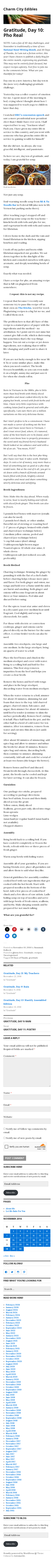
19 (40, 1240)
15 (13, 1240)
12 (40, 1235)
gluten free (18, 952)
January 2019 (12, 1408)
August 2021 (11, 1341)
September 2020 (14, 1361)
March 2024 (11, 1312)
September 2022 (14, 1328)
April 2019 (11, 1402)
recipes (38, 952)
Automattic (19, 1556)
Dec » (12, 1256)
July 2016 (10, 1485)
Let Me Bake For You (15, 1211)
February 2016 (13, 1495)
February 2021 (13, 1348)
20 (47, 1240)
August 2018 (11, 1420)
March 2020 (11, 1377)
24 (27, 1244)
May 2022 (10, 1333)
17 (27, 1240)
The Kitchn (24, 307)
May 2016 (10, 1487)
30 (20, 1249)
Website (7, 1116)
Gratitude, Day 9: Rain (16, 986)
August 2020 (12, 1364)
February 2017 (12, 1467)
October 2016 (12, 1477)
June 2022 (10, 1330)
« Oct (5, 1256)
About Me (10, 1208)
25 (34, 1244)
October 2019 (12, 1387)
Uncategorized (10, 955)
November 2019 (13, 1384)
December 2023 (13, 1320)
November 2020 (13, 1356)
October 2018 (12, 1415)
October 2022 (12, 1325)
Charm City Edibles (20, 9)
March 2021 (11, 1346)
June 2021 (10, 1343)
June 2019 (10, 1397)
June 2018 (10, 1426)
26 (40, 1244)
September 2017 (13, 1449)
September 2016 (13, 1480)
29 (13, 1249)
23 (20, 1244)
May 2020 (10, 1372)
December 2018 (13, 1410)
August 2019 (11, 1392)
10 (27, 1235)
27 (47, 1244)
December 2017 (13, 1441)
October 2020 (12, 1359)
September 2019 (13, 1390)
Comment (9, 1056)
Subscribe (10, 1192)
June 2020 (10, 1369)
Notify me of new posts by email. (24, 1138)
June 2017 (10, 1456)
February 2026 (13, 1305)
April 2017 (10, 1462)
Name (7, 1092)
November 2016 (13, 1474)
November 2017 (13, 1444)
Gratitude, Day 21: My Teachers (21, 973)
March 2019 (11, 1405)
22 (13, 1244)
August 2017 (11, 1451)
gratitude (33, 958)
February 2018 (13, 1436)
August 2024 (12, 1310)
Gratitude (28, 952)
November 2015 (13, 1503)
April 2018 (11, 1431)
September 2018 (13, 1418)
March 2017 (11, 1464)
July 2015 (10, 1510)
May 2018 (10, 1428)
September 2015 (13, 1508)
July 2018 (10, 1423)
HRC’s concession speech (29, 114)
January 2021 (12, 1351)
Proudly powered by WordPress (18, 1553)
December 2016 (13, 1472)
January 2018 (12, 1438)
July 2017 (10, 1454)
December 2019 (13, 1382)
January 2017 (12, 1469)
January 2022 (12, 1335)
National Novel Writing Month (19, 49)
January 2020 (12, 1379)
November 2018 (13, 1413)
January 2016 (12, 1498)
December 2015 (13, 1500)
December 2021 (13, 1338)
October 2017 (12, 1446)
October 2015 (12, 1505)
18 (34, 1240)
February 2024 (13, 1315)
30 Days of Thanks (19, 958)
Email (7, 1104)
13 (47, 1235)
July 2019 (10, 1395)
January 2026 (12, 1307)
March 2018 (11, 1433)
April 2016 (11, 1490)
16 (20, 1240)
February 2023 (13, 1323)
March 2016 (11, 1492)
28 (7, 1249)
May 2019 (10, 1400)
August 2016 (11, 1482)
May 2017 (10, 1459)
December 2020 (13, 1353)
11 (34, 1235)
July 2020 (10, 1366)
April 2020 (11, 1374)
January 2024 (12, 1317)
